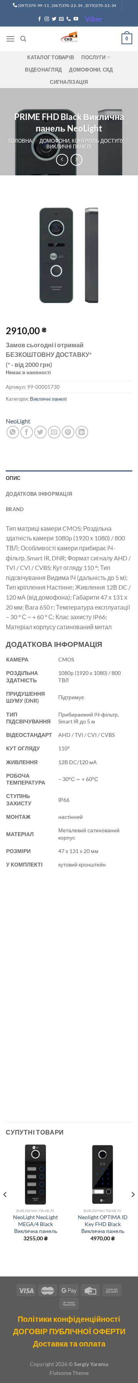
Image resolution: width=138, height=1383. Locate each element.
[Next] (132, 1210)
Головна (20, 141)
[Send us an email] (61, 19)
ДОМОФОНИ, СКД (91, 70)
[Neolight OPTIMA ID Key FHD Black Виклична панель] (102, 1174)
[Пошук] (23, 39)
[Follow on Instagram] (46, 19)
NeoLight (18, 421)
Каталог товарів (50, 57)
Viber (93, 19)
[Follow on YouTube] (76, 19)
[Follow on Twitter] (54, 19)
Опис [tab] (13, 478)
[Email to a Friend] (54, 432)
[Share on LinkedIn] (82, 432)
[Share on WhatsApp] (13, 432)
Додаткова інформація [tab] (39, 494)
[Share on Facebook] (26, 432)
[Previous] (5, 1210)
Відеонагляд (43, 70)
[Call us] (68, 19)
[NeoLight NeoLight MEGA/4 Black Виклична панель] (35, 1174)
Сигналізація (69, 82)
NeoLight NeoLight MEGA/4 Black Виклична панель (35, 1224)
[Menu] (10, 38)
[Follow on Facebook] (39, 19)
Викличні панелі (69, 146)
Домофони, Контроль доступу (81, 141)
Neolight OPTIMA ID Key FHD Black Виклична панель (103, 1224)
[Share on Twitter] (40, 432)
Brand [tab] (15, 509)
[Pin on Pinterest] (68, 432)
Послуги (93, 57)
